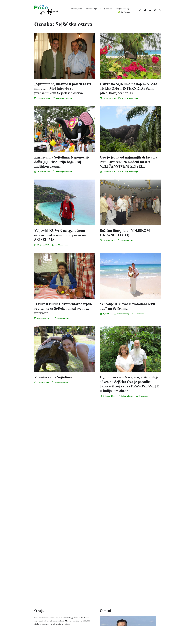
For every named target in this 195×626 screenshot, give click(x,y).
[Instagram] (139, 10)
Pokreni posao (76, 8)
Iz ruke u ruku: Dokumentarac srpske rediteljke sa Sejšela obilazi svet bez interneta (63, 308)
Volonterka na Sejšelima (53, 377)
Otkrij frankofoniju (122, 8)
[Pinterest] (154, 10)
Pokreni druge (91, 8)
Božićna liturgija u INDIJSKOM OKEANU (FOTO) (125, 233)
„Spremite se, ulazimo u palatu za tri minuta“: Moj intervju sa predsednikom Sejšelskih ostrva (62, 88)
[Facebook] (134, 10)
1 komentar (139, 313)
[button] (160, 10)
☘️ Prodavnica (124, 12)
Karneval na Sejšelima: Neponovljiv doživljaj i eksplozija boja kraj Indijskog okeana (62, 161)
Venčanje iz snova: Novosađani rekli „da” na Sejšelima (127, 306)
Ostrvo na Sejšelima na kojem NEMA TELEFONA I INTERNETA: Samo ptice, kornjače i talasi (129, 88)
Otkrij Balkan (106, 8)
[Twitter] (144, 10)
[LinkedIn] (149, 10)
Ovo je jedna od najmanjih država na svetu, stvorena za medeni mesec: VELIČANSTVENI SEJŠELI (128, 161)
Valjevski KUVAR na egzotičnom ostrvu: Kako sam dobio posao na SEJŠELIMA (60, 235)
